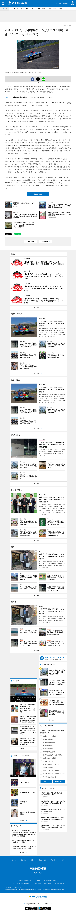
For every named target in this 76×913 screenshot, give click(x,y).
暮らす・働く (42, 8)
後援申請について (61, 883)
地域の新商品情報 (49, 742)
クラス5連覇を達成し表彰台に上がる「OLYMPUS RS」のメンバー (30, 97)
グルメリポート (48, 761)
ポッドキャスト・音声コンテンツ (54, 774)
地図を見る (38, 194)
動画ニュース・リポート (51, 770)
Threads (66, 3)
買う (33, 8)
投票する (46, 781)
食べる (16, 8)
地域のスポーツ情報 (49, 758)
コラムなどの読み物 (49, 777)
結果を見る (58, 781)
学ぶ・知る (52, 8)
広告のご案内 (48, 883)
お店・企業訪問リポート (51, 764)
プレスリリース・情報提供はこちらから (47, 880)
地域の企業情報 (48, 745)
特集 (61, 8)
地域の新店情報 (48, 739)
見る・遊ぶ (24, 8)
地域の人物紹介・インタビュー (53, 755)
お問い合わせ (38, 883)
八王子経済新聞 (17, 3)
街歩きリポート (48, 767)
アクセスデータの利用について (22, 883)
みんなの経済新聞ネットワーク (38, 897)
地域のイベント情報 (49, 736)
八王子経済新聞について (26, 880)
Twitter (62, 3)
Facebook (58, 3)
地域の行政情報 (48, 748)
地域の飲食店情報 (49, 752)
